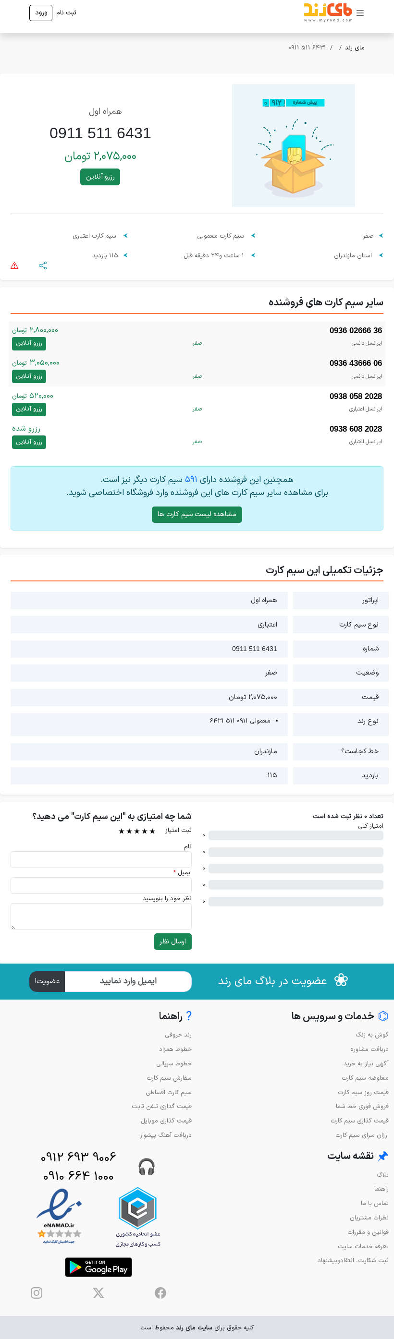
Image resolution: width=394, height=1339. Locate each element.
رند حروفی (178, 1034)
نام (188, 846)
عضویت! (47, 982)
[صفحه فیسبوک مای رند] (160, 1293)
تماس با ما (375, 1203)
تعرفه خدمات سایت (363, 1246)
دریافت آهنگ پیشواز (166, 1135)
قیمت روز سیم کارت (363, 1092)
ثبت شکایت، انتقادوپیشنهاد (353, 1260)
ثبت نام (66, 12)
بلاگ (383, 1175)
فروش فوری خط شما (362, 1106)
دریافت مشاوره (369, 1049)
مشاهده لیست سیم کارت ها (197, 514)
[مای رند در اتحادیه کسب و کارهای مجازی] (138, 1217)
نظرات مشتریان (369, 1217)
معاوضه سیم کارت (365, 1078)
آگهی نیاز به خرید (366, 1063)
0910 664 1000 (78, 1177)
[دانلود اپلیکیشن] (98, 1267)
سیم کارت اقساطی (169, 1092)
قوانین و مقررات (368, 1232)
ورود (41, 13)
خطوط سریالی (174, 1063)
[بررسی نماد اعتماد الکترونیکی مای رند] (59, 1217)
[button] (43, 264)
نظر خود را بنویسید (167, 898)
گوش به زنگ (372, 1034)
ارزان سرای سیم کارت (362, 1135)
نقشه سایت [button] (358, 1156)
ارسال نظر (173, 942)
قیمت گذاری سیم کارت (360, 1120)
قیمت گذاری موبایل (166, 1120)
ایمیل (182, 872)
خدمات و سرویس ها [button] (340, 1017)
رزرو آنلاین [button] (100, 177)
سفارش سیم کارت (169, 1078)
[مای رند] (328, 13)
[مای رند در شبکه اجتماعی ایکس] (98, 1293)
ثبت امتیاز (178, 830)
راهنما (381, 1189)
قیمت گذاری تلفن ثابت (162, 1106)
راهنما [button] (175, 1017)
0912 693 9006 (78, 1158)
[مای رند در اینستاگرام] (36, 1293)
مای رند (355, 47)
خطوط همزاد (175, 1049)
